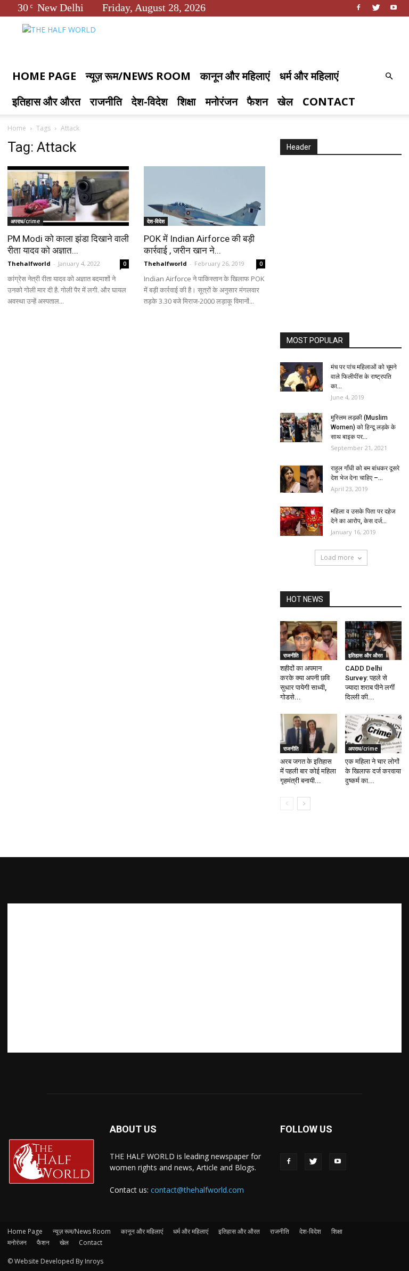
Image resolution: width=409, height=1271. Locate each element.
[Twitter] (376, 7)
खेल (285, 101)
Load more (337, 557)
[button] (389, 76)
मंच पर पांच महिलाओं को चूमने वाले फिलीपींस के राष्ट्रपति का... (364, 376)
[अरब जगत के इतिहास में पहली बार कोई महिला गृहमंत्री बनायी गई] (308, 733)
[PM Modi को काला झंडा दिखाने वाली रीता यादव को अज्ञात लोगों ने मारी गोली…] (68, 196)
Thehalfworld (29, 263)
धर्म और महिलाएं (309, 76)
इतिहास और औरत (46, 101)
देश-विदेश (150, 101)
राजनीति (106, 101)
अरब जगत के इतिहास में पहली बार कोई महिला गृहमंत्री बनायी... (308, 771)
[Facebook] (358, 7)
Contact (328, 101)
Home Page (44, 76)
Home (16, 128)
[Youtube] (394, 7)
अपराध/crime (25, 221)
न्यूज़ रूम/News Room (138, 76)
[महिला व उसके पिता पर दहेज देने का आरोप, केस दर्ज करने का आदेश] (301, 521)
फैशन (257, 101)
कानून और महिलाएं (235, 76)
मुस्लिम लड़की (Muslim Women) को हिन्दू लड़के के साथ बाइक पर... (363, 427)
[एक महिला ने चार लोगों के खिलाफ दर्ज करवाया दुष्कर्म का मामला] (373, 733)
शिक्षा (186, 101)
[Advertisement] (344, 244)
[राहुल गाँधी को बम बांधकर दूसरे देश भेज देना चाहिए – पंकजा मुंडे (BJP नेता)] (301, 478)
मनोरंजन (222, 101)
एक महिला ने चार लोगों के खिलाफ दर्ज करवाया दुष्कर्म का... (373, 771)
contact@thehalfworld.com (197, 1190)
